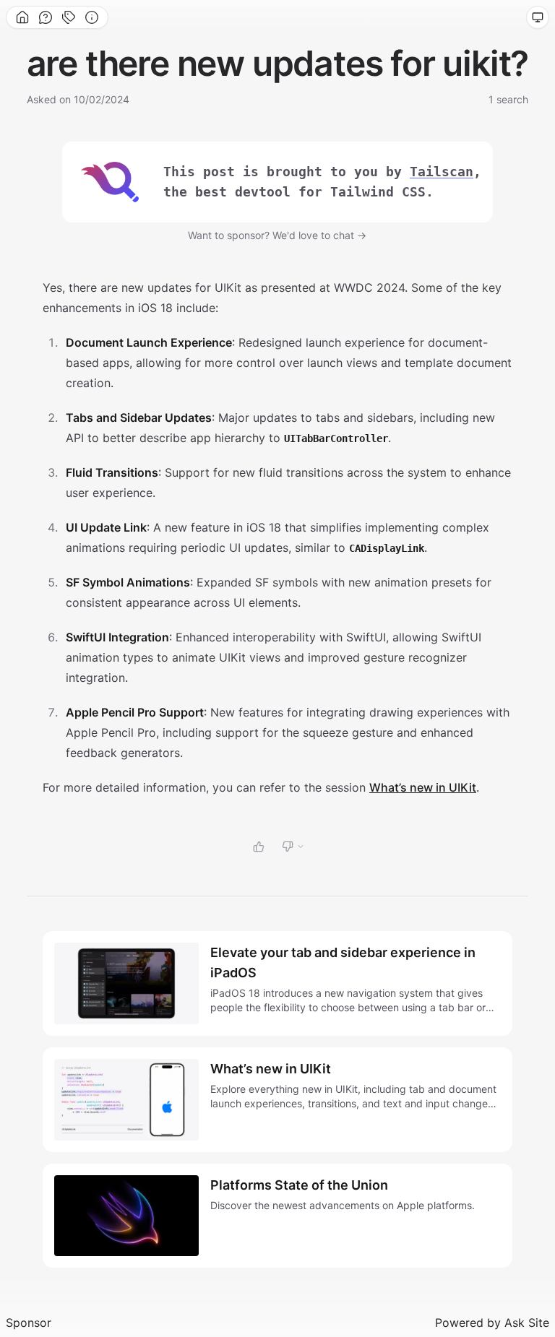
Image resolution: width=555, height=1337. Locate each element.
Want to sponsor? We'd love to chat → (277, 235)
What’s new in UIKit (422, 787)
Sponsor (28, 1322)
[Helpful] (258, 846)
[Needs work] (293, 846)
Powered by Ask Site (492, 1322)
